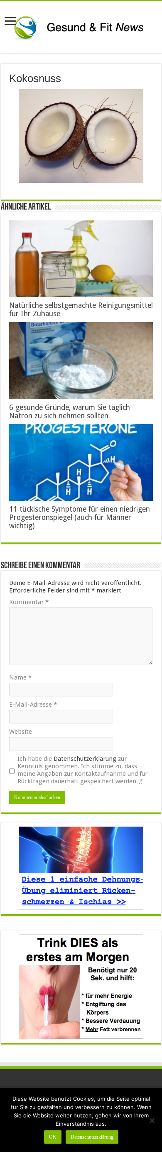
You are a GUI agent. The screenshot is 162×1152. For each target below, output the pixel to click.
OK (52, 1137)
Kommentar (29, 602)
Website (20, 731)
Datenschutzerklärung (85, 758)
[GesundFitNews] (81, 27)
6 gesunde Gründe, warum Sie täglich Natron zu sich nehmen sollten (69, 411)
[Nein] (151, 1120)
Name (20, 677)
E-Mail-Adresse (33, 704)
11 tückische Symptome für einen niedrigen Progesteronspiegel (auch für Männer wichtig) (79, 517)
